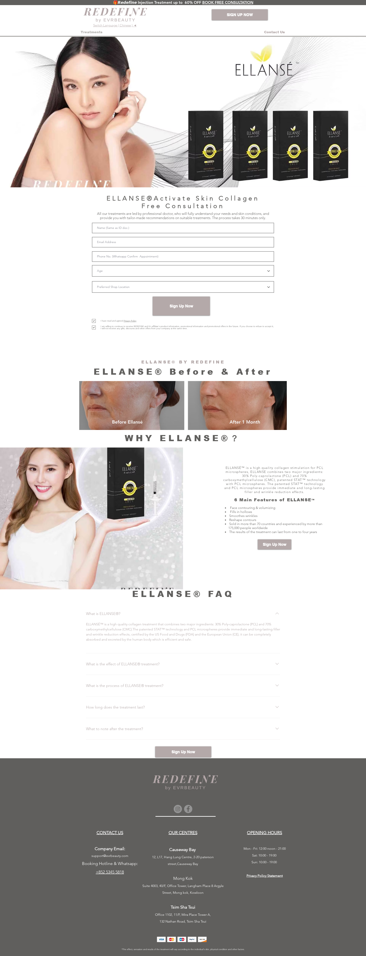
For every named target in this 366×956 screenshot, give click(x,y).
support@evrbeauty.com (110, 856)
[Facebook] (188, 809)
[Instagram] (178, 809)
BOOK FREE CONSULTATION (227, 2)
